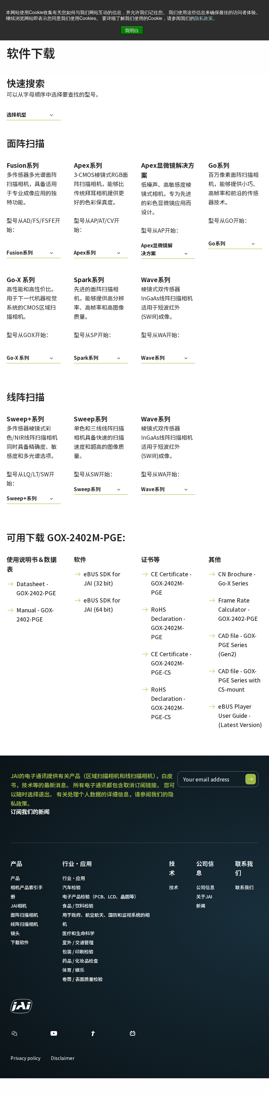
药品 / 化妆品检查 (80, 960)
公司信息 (205, 868)
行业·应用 (77, 863)
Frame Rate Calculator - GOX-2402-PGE (238, 609)
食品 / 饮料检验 (77, 905)
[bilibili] (132, 1035)
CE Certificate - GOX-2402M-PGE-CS (171, 663)
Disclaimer (62, 1058)
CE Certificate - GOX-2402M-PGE (171, 583)
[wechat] (14, 1033)
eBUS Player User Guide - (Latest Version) (240, 715)
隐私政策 (204, 18)
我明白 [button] (132, 30)
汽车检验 (71, 887)
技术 (172, 868)
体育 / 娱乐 (73, 970)
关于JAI (204, 896)
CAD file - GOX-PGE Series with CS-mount (239, 680)
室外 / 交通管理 (77, 942)
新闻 (200, 905)
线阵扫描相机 (24, 924)
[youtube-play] (54, 1035)
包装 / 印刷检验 (77, 951)
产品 (16, 863)
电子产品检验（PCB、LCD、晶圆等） (100, 896)
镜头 (15, 933)
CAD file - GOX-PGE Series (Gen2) (237, 644)
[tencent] (93, 1035)
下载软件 (19, 942)
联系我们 (244, 868)
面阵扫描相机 (24, 915)
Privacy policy (25, 1058)
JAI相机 (18, 905)
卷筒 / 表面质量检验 (82, 979)
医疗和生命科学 (78, 933)
